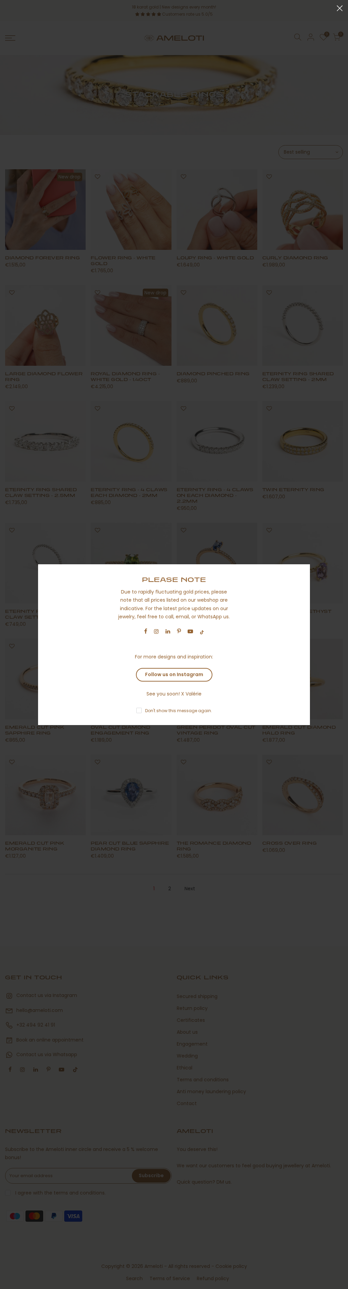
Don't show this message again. (178, 711)
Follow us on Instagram (174, 674)
